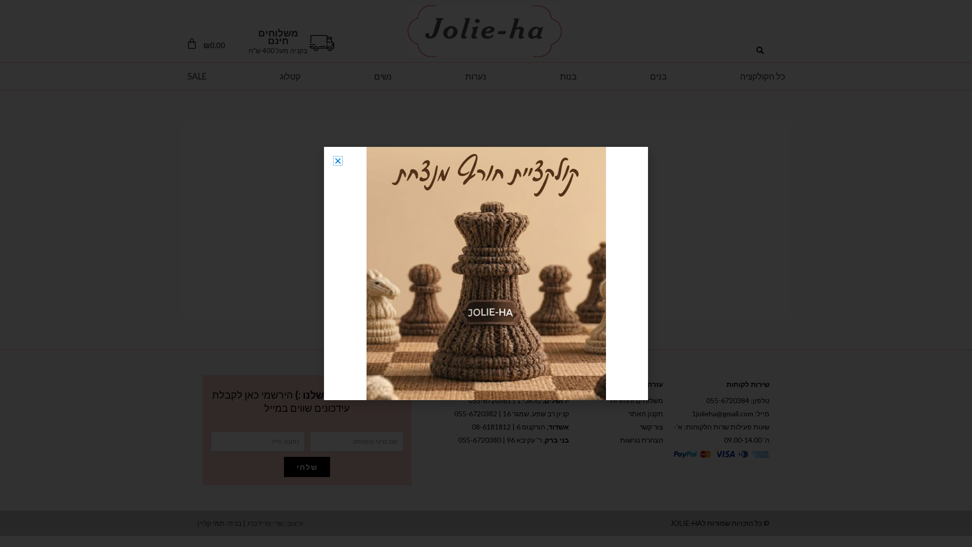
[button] (338, 161)
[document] (486, 273)
